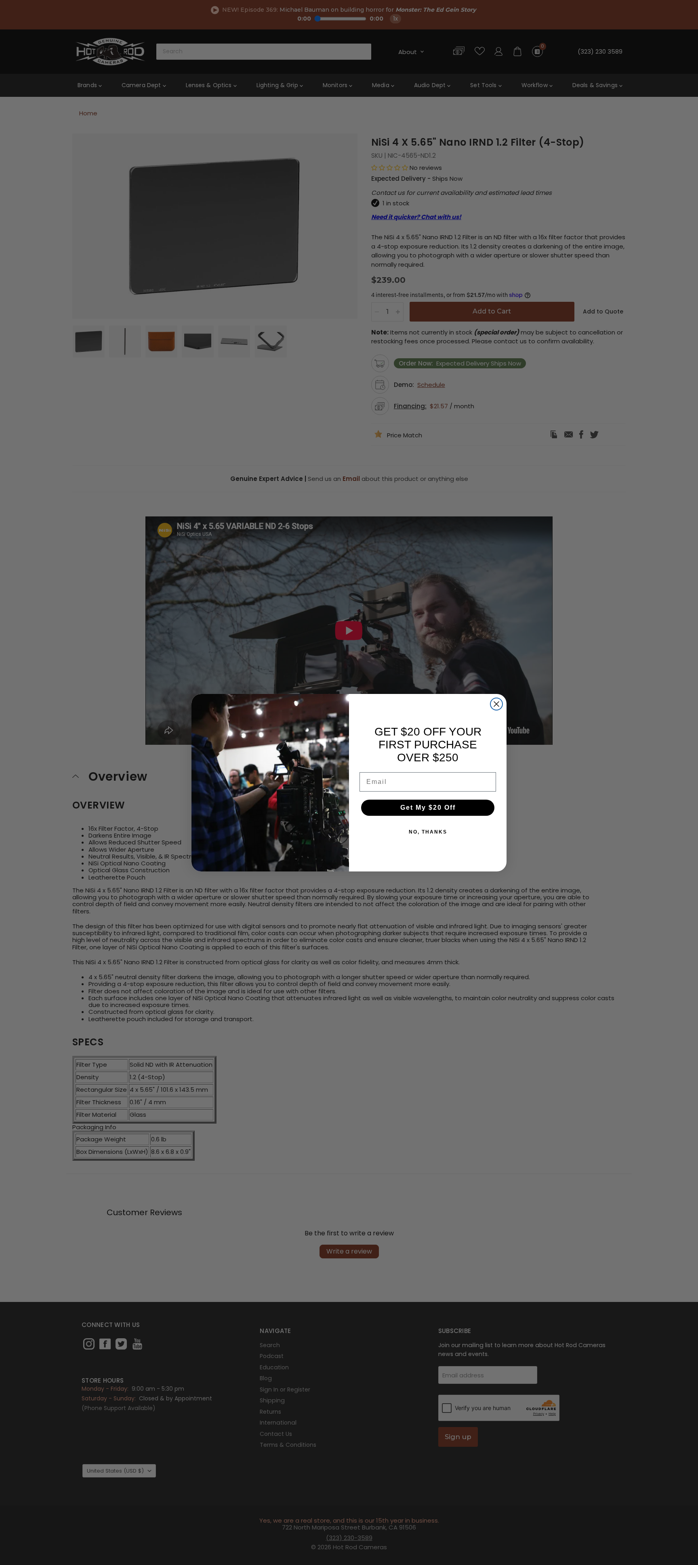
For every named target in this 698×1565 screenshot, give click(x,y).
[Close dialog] (496, 704)
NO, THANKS (428, 832)
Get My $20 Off (428, 807)
